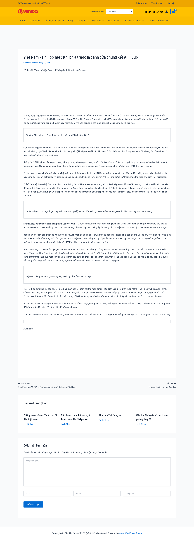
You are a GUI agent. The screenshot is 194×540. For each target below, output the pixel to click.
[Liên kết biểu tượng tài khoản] (166, 11)
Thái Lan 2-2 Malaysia (110, 415)
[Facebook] (146, 12)
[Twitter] (149, 12)
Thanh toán (156, 3)
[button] (86, 21)
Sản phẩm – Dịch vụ (54, 20)
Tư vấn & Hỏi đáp (156, 20)
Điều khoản (141, 3)
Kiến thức (96, 20)
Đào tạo (112, 20)
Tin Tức (81, 20)
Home (23, 20)
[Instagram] (153, 12)
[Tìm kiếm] (131, 11)
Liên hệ (170, 3)
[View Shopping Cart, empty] (173, 12)
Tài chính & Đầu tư (132, 20)
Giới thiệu (35, 20)
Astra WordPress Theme (130, 533)
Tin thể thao (28, 424)
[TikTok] (157, 12)
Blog (70, 20)
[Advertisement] (66, 41)
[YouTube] (161, 12)
